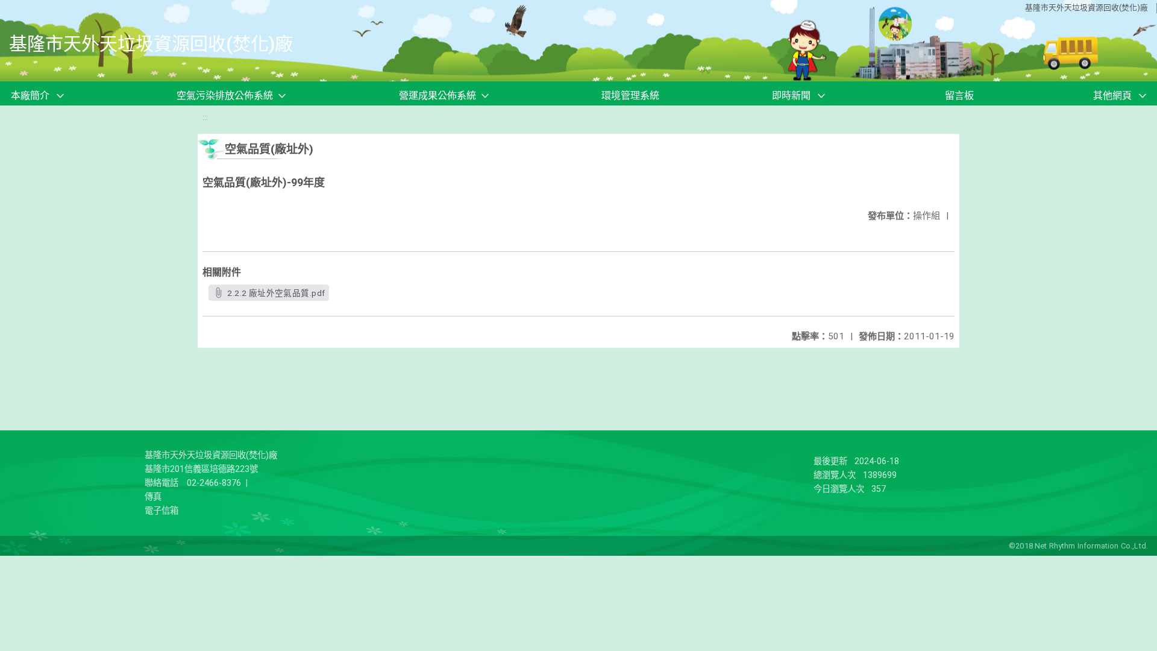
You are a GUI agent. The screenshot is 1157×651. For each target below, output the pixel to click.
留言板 (959, 95)
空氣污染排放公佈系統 (225, 95)
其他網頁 (1112, 95)
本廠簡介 (30, 95)
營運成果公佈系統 (437, 95)
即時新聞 (791, 95)
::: (205, 117)
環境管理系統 (630, 95)
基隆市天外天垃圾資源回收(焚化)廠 (1086, 7)
